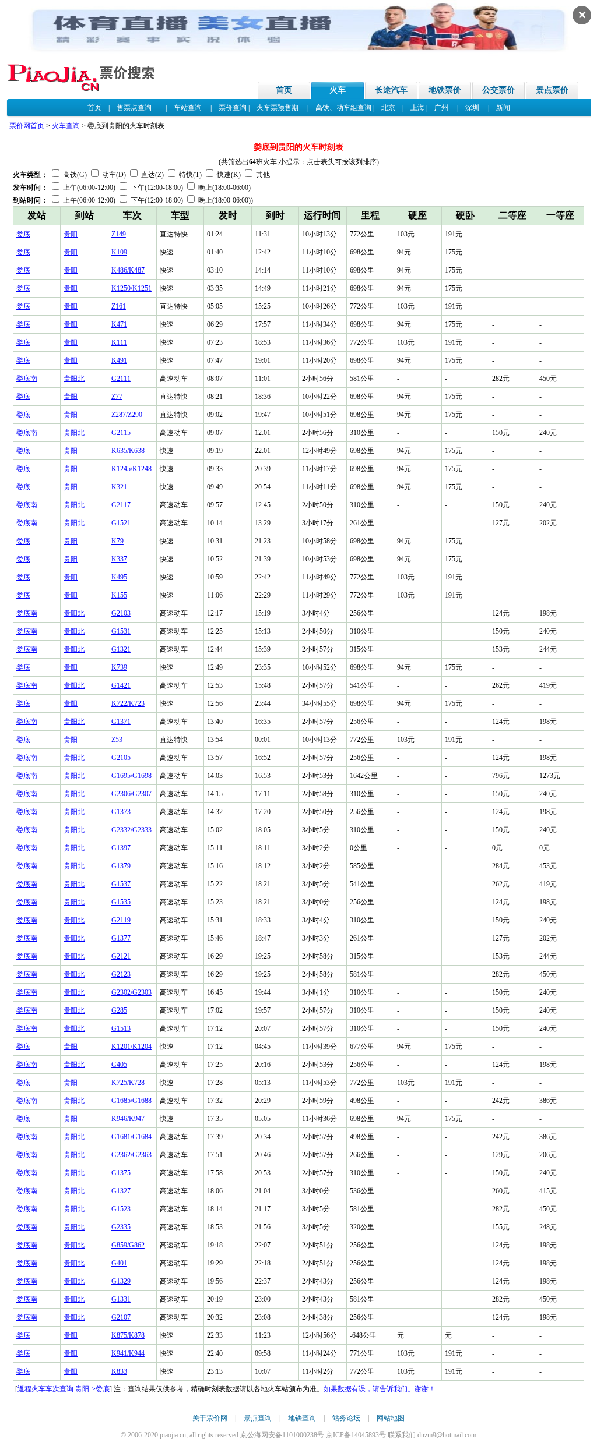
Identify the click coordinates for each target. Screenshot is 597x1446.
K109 (119, 252)
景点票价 (552, 90)
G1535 (121, 902)
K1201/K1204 (131, 1046)
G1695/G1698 (131, 776)
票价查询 (233, 108)
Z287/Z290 (126, 415)
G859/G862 (128, 1245)
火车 (337, 90)
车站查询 (188, 108)
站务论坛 (346, 1418)
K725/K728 (128, 1083)
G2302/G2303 (131, 992)
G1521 (121, 523)
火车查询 (66, 126)
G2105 (121, 758)
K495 (119, 577)
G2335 (121, 1227)
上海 (417, 108)
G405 (119, 1064)
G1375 (121, 1173)
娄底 (23, 234)
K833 (119, 1371)
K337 (119, 559)
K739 (119, 667)
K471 (119, 324)
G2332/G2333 (131, 830)
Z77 (116, 397)
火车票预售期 (277, 108)
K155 (119, 595)
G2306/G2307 (131, 794)
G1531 (121, 631)
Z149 (118, 234)
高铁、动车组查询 (343, 108)
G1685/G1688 (131, 1101)
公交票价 (498, 90)
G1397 (121, 848)
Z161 (118, 306)
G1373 (121, 812)
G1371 (121, 721)
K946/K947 (128, 1119)
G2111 (121, 378)
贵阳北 (74, 378)
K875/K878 (128, 1335)
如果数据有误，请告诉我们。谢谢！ (380, 1389)
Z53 (116, 740)
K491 (119, 360)
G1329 (121, 1281)
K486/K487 (128, 270)
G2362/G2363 (131, 1155)
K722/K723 (128, 703)
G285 (119, 1010)
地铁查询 (302, 1418)
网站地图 (391, 1418)
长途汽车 (391, 90)
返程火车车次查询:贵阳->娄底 (63, 1389)
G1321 (121, 649)
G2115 (121, 433)
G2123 (121, 974)
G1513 (121, 1028)
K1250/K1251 (131, 288)
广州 (441, 108)
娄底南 (26, 378)
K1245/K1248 (131, 469)
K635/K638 (128, 451)
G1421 (121, 685)
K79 (117, 541)
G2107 (121, 1317)
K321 (119, 487)
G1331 (121, 1299)
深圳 (472, 108)
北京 (388, 108)
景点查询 (258, 1418)
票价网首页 (26, 126)
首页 (284, 90)
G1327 (121, 1191)
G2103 (121, 613)
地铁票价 (445, 90)
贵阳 (71, 234)
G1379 (121, 866)
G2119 (121, 920)
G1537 (121, 884)
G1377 (121, 938)
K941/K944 (128, 1353)
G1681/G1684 (131, 1137)
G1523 (121, 1209)
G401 (119, 1263)
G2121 (121, 956)
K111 (119, 342)
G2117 (121, 505)
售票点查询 (134, 108)
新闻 (503, 108)
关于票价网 (209, 1418)
